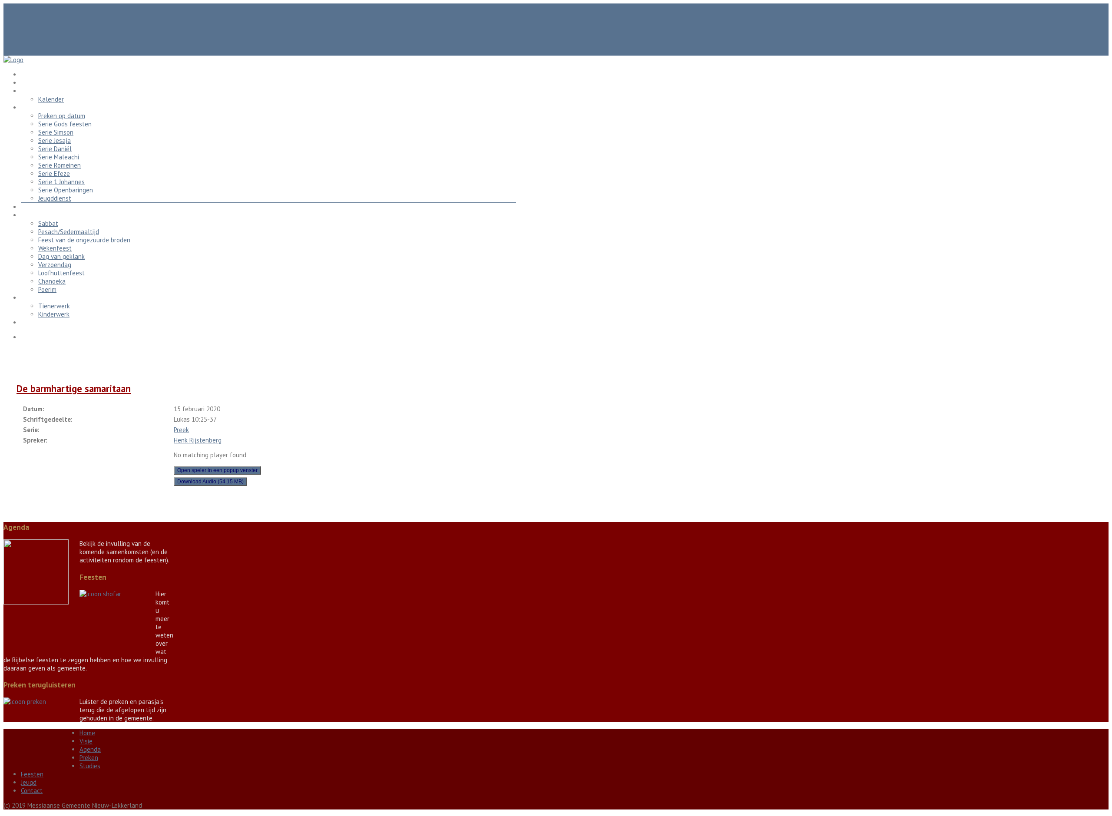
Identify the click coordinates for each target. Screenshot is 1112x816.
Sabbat (48, 223)
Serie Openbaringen (65, 190)
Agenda (31, 91)
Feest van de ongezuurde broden (84, 240)
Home (28, 74)
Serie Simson (55, 132)
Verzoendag (54, 265)
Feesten (32, 215)
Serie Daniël (55, 149)
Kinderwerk (54, 314)
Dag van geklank (61, 256)
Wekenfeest (55, 248)
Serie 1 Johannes (61, 182)
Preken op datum (61, 116)
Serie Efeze (54, 173)
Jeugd (28, 298)
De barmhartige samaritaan (74, 388)
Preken (30, 107)
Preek (181, 430)
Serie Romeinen (59, 165)
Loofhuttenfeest (61, 273)
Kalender (51, 99)
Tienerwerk (54, 306)
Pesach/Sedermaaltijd (68, 232)
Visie (27, 83)
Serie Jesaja (54, 140)
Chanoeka (52, 281)
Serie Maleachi (58, 157)
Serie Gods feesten (65, 124)
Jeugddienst (54, 198)
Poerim (47, 289)
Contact (32, 322)
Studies (31, 207)
